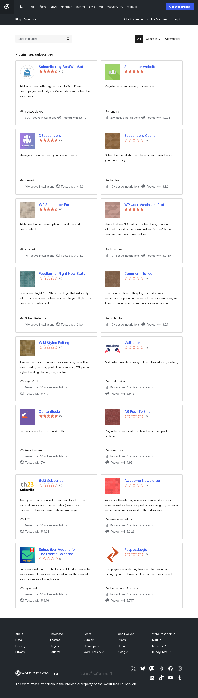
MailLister (132, 343)
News (19, 639)
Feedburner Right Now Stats (62, 274)
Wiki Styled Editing (54, 343)
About (19, 633)
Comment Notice (138, 274)
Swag (123, 652)
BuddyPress (161, 652)
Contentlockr (49, 411)
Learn (87, 633)
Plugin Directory (25, 19)
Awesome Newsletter (142, 481)
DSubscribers (50, 136)
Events (122, 639)
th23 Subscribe (51, 481)
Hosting (20, 646)
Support (89, 639)
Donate (124, 646)
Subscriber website (140, 67)
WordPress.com (164, 633)
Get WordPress (179, 6)
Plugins (54, 646)
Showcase (56, 633)
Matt (156, 639)
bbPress (159, 646)
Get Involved (126, 633)
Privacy (20, 652)
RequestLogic (135, 549)
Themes (55, 639)
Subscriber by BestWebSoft (62, 67)
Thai (55, 673)
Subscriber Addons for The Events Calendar (57, 551)
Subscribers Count (139, 136)
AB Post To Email (138, 411)
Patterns (55, 652)
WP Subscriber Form (56, 205)
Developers (91, 646)
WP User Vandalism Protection (149, 205)
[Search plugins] (68, 39)
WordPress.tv (94, 652)
